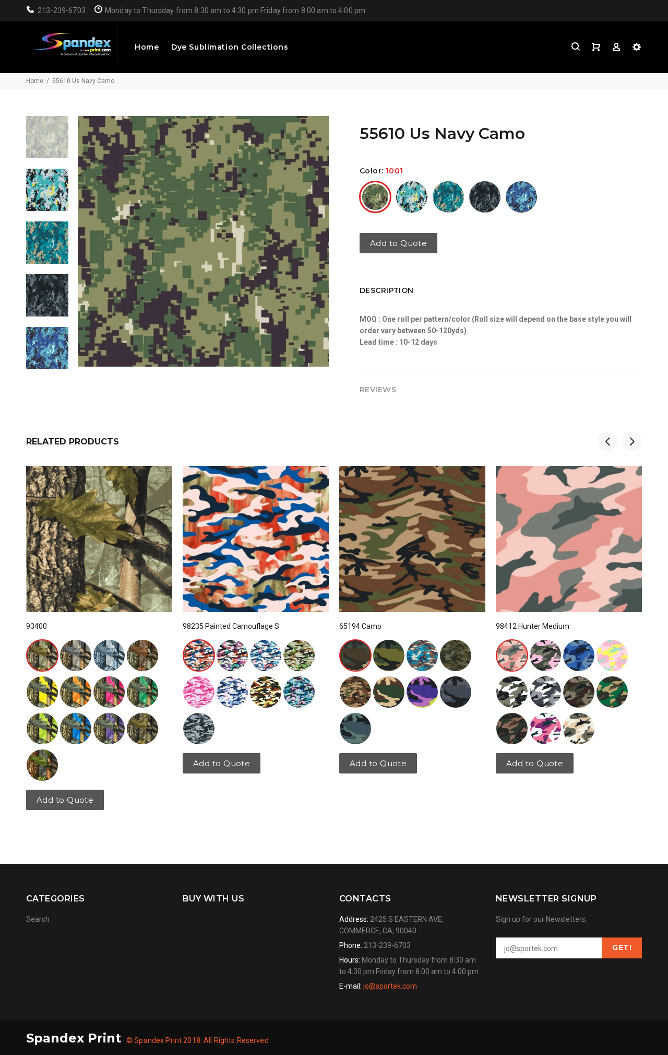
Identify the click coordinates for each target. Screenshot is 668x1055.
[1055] (578, 728)
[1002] (198, 655)
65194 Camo (360, 626)
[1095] (109, 728)
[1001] (375, 197)
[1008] (411, 197)
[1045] (198, 728)
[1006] (198, 692)
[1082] (75, 728)
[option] (47, 142)
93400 (36, 626)
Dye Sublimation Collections (229, 47)
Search (38, 919)
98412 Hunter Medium (532, 626)
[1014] (265, 655)
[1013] (545, 692)
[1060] (545, 728)
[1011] (521, 197)
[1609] (455, 692)
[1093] (42, 765)
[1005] (75, 655)
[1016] (299, 655)
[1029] (142, 655)
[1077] (42, 692)
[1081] (42, 728)
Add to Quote (398, 243)
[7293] (355, 728)
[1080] (142, 692)
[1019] (612, 692)
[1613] (422, 692)
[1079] (109, 692)
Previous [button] (607, 441)
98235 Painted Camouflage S (231, 626)
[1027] (109, 655)
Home (147, 47)
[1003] (355, 655)
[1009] (448, 197)
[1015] (388, 655)
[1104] (142, 728)
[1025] (578, 692)
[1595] (388, 692)
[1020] (512, 728)
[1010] (484, 197)
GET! (621, 947)
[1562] (455, 655)
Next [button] (632, 441)
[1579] (355, 692)
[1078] (75, 692)
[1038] (265, 692)
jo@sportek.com (390, 986)
